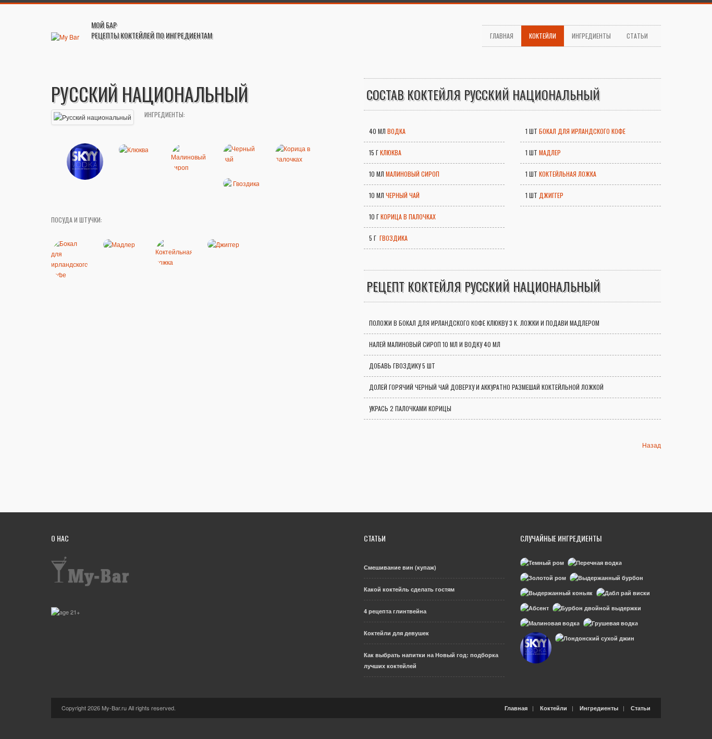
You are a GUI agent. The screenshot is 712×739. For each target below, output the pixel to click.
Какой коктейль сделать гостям (409, 589)
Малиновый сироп (412, 173)
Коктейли (542, 35)
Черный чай (403, 195)
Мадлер (550, 152)
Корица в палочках (408, 216)
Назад (651, 444)
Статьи (637, 35)
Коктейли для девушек (396, 633)
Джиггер (551, 195)
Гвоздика (393, 237)
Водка (396, 131)
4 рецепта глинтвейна (395, 611)
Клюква (390, 152)
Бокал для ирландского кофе (582, 131)
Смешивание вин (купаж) (400, 567)
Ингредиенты (591, 35)
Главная (501, 35)
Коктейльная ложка (567, 173)
